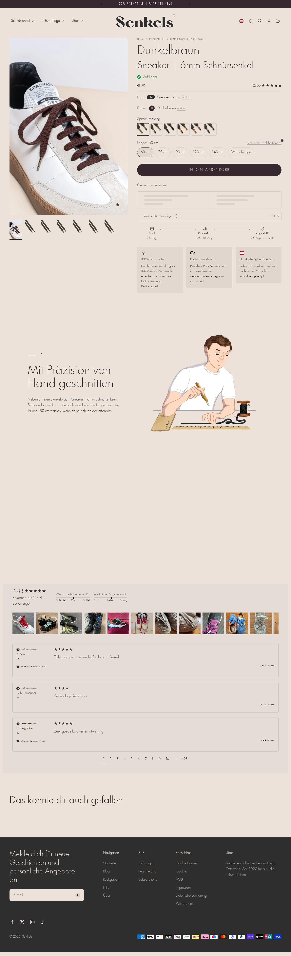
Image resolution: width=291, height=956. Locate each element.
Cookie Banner (187, 863)
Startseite (109, 863)
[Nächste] (189, 4)
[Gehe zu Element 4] (63, 230)
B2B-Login (145, 863)
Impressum (183, 888)
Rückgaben (111, 880)
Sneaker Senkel (157, 39)
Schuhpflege (51, 21)
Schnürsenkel (20, 21)
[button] (23, 623)
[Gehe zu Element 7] (111, 230)
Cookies (181, 871)
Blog (106, 871)
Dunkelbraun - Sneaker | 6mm (186, 39)
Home (140, 39)
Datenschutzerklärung (191, 896)
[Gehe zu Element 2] (31, 230)
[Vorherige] (101, 4)
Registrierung (147, 871)
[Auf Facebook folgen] (12, 922)
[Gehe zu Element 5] (79, 230)
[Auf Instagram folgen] (32, 922)
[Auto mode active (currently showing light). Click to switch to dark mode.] (250, 21)
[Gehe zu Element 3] (47, 230)
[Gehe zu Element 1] (16, 230)
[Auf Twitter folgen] (22, 922)
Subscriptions (147, 880)
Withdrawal (184, 904)
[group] (33, 591)
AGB (179, 880)
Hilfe (106, 888)
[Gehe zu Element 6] (95, 230)
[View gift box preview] (176, 216)
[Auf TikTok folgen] (42, 922)
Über (75, 21)
